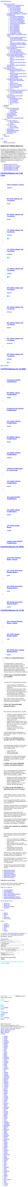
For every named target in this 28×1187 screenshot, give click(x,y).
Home (5, 141)
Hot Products (4, 936)
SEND (2, 959)
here (8, 963)
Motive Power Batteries (9, 142)
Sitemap (10, 936)
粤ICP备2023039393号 (17, 934)
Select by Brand (4, 365)
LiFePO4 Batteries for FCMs (12, 610)
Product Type (4, 949)
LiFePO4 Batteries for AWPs (12, 547)
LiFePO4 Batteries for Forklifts (13, 369)
